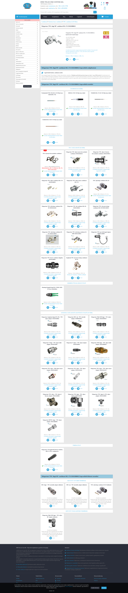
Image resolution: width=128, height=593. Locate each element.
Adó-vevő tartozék (19, 24)
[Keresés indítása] (95, 12)
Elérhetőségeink (90, 16)
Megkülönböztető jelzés (21, 65)
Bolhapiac (18, 81)
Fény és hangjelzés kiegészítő (22, 71)
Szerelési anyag (19, 34)
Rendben (104, 587)
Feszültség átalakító (20, 57)
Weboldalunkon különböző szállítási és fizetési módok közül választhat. (88, 550)
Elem (17, 59)
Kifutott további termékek (76, 480)
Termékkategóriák (23, 16)
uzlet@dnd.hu (52, 6)
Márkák (71, 16)
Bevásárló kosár (39, 582)
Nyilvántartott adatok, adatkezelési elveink (30, 564)
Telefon (17, 43)
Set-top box (18, 49)
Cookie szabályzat (69, 586)
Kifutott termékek (19, 83)
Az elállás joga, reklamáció (75, 557)
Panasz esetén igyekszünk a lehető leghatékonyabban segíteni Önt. (85, 563)
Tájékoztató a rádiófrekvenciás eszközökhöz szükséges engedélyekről (86, 565)
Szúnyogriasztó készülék (21, 79)
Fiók (37, 580)
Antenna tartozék (19, 28)
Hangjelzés (18, 69)
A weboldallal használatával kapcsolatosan (30, 567)
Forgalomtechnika (19, 73)
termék (107, 16)
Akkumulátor (18, 61)
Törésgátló (77, 445)
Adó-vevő (18, 22)
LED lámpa (18, 75)
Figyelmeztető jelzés (20, 67)
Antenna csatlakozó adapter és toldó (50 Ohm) (76, 312)
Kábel (17, 30)
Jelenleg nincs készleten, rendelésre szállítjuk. (76, 274)
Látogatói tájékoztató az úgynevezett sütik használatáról (32, 569)
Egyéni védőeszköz (20, 51)
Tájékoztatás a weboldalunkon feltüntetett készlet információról (83, 560)
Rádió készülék (19, 47)
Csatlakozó (18, 32)
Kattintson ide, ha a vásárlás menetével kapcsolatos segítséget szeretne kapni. (85, 552)
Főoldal (45, 16)
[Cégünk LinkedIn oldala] (107, 4)
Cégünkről (79, 16)
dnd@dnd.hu (52, 8)
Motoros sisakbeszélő (20, 53)
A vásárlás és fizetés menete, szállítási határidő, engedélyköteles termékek (85, 555)
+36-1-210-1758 (63, 6)
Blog (64, 16)
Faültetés (96, 580)
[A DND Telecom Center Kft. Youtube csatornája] (103, 2)
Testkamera (18, 39)
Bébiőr (17, 45)
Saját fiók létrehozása (40, 578)
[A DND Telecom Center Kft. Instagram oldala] (101, 4)
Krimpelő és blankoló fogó (76, 283)
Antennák (18, 26)
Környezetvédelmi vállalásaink (100, 578)
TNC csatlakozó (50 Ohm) (77, 147)
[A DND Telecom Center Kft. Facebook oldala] (101, 2)
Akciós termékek (27, 20)
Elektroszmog (18, 41)
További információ (95, 587)
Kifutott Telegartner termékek (77, 511)
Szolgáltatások (55, 16)
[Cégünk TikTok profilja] (103, 4)
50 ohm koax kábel (76, 88)
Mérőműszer (18, 37)
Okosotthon (18, 77)
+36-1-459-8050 (62, 8)
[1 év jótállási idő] (106, 31)
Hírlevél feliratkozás (27, 86)
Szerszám (18, 36)
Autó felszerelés (19, 55)
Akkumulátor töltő (19, 63)
